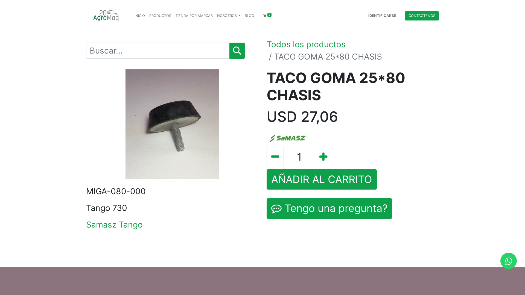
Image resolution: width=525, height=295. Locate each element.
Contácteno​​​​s (422, 15)
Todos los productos (306, 44)
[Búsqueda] (237, 51)
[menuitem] (139, 16)
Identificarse (382, 15)
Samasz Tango (114, 224)
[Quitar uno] (275, 157)
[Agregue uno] (323, 157)
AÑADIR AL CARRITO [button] (321, 179)
